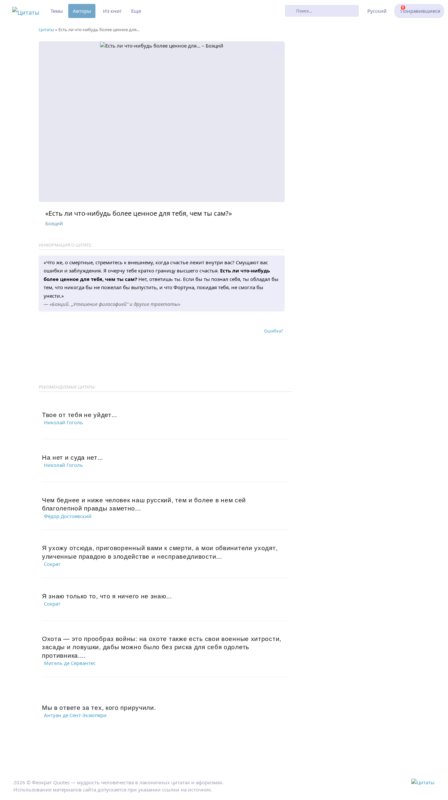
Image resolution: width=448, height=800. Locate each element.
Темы (57, 11)
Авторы (82, 11)
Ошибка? (273, 331)
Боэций (54, 223)
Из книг (112, 11)
